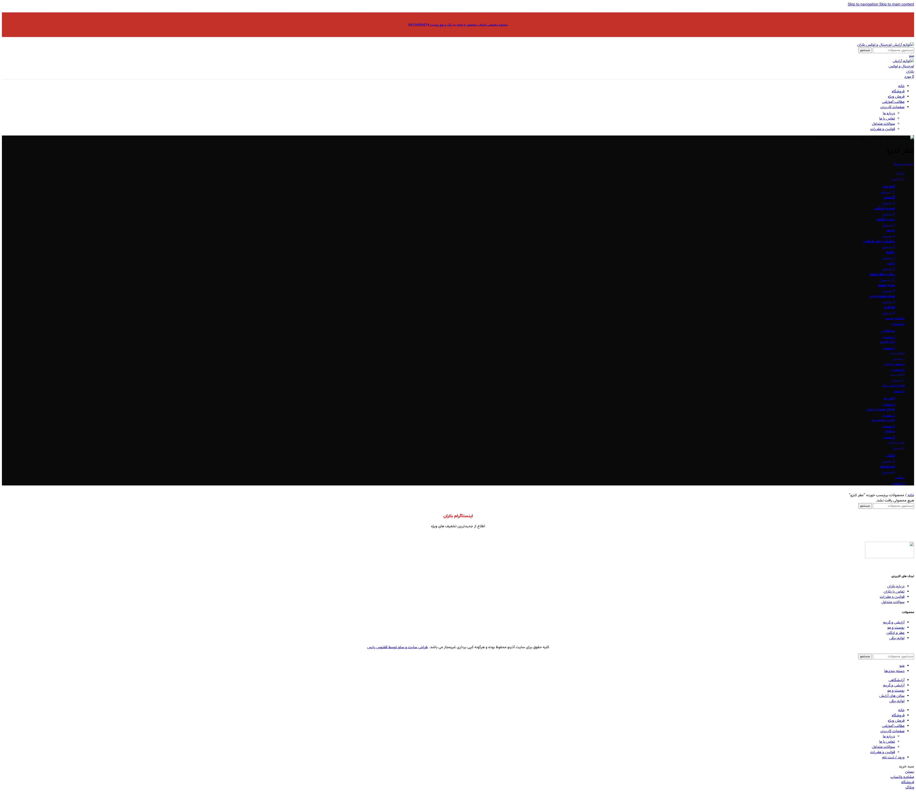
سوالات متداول (883, 123)
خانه (910, 495)
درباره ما (889, 113)
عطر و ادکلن (895, 633)
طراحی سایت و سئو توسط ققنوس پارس (397, 647)
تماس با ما (887, 118)
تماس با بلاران (894, 591)
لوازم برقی (897, 638)
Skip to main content (896, 4)
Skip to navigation (863, 4)
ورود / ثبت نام (893, 757)
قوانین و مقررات (882, 129)
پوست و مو (896, 627)
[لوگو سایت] (885, 44)
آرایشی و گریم (894, 622)
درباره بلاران (896, 586)
